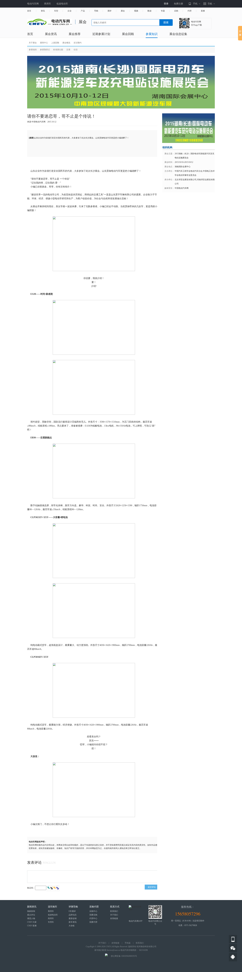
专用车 (51, 922)
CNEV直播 (32, 926)
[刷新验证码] (53, 888)
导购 (96, 11)
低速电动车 (62, 3)
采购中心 (93, 911)
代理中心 (93, 918)
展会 (123, 11)
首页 (29, 11)
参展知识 (152, 34)
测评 (109, 11)
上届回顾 (55, 43)
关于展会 (33, 43)
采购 (176, 11)
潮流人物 (31, 918)
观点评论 (31, 915)
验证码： (31, 888)
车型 (56, 11)
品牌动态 (73, 915)
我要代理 (93, 922)
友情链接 (114, 918)
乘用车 (51, 911)
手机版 (128, 943)
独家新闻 (31, 911)
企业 (69, 11)
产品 (83, 11)
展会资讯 (51, 34)
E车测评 (72, 911)
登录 (166, 3)
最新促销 (73, 918)
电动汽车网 (33, 3)
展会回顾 (128, 34)
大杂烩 (72, 926)
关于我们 (114, 915)
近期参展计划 (101, 34)
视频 (136, 11)
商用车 (47, 3)
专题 (163, 11)
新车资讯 (73, 922)
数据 (149, 11)
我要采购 (93, 915)
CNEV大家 (32, 922)
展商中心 (44, 43)
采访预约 (77, 43)
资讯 (43, 11)
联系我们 (114, 911)
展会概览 (66, 43)
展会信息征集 (178, 34)
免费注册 (178, 3)
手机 (195, 3)
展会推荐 (75, 34)
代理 (189, 11)
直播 (203, 11)
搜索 (166, 22)
